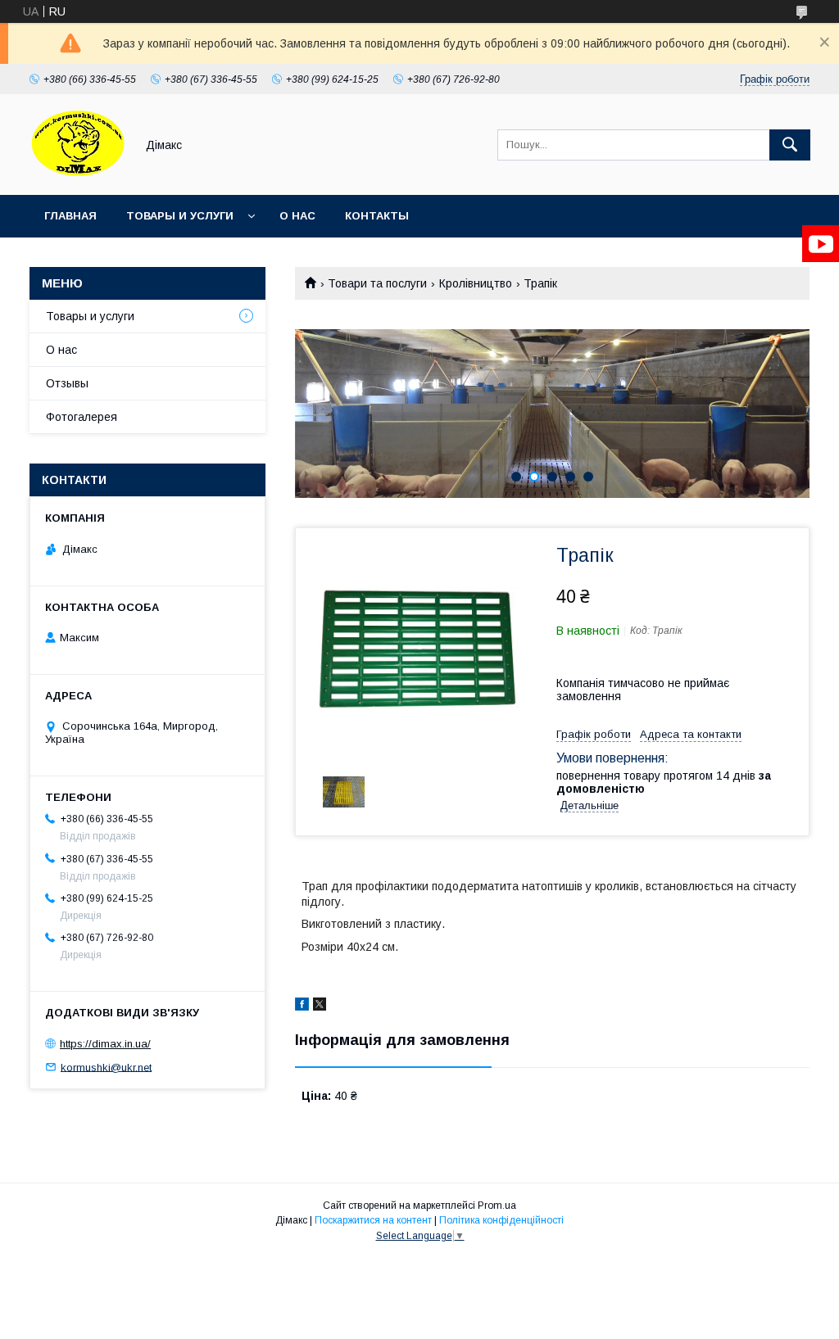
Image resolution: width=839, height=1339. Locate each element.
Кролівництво (475, 283)
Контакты (377, 216)
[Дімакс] (77, 173)
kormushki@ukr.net (106, 1067)
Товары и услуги (180, 216)
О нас (297, 216)
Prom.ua (497, 1205)
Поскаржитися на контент (373, 1220)
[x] (319, 1006)
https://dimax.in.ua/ (105, 1044)
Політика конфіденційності (501, 1220)
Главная (70, 216)
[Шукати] (789, 145)
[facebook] (302, 1006)
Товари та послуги (377, 283)
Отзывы (67, 383)
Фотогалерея (81, 416)
